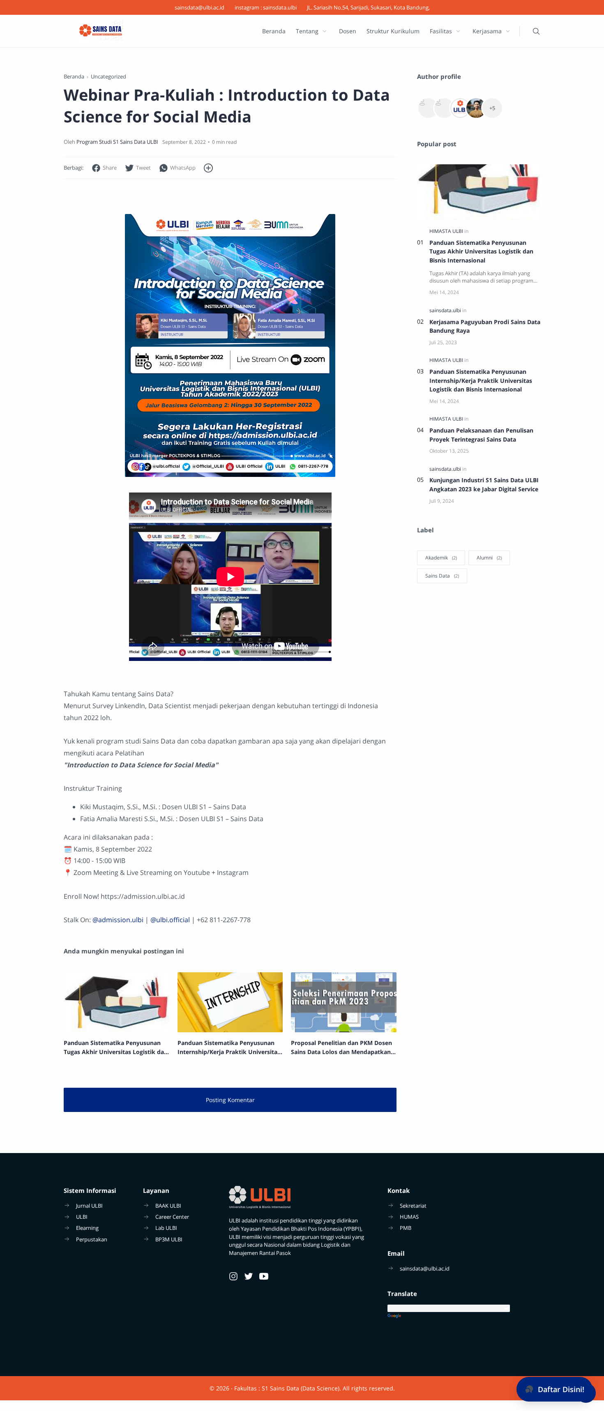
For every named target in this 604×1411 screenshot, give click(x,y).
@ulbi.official (170, 919)
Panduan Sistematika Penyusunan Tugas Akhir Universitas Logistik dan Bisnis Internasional (481, 251)
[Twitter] (248, 1276)
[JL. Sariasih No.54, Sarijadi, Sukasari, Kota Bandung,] (368, 7)
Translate (463, 1316)
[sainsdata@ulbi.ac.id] (199, 7)
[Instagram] (233, 1276)
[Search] (536, 31)
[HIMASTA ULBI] (446, 231)
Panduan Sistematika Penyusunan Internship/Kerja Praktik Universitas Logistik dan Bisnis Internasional (480, 380)
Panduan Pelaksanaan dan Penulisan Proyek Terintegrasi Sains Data (481, 434)
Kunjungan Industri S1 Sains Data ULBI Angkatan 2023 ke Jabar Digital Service (484, 484)
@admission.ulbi (117, 919)
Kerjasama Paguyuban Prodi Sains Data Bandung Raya (484, 326)
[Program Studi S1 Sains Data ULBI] (117, 141)
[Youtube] (263, 1276)
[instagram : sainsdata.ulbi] (266, 7)
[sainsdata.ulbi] (445, 310)
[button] (104, 168)
